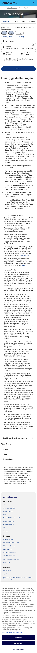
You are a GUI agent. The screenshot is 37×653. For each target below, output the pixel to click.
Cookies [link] (5, 574)
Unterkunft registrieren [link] (9, 508)
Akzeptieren (18, 637)
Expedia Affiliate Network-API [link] (11, 518)
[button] (18, 449)
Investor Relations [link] (8, 521)
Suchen (18, 69)
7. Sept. (26, 54)
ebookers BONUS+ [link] (8, 524)
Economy (21, 36)
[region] (18, 617)
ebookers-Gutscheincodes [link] (11, 559)
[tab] (7, 21)
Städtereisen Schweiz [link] (9, 552)
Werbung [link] (5, 531)
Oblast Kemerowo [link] (12, 8)
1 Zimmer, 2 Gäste (7, 36)
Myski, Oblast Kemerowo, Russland (19, 48)
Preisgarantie (24, 255)
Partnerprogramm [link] (8, 511)
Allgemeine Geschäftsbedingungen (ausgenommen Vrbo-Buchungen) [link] (17, 578)
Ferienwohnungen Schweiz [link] (11, 542)
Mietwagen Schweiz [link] (9, 546)
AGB (23, 265)
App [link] (4, 527)
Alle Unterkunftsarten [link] (9, 556)
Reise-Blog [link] (6, 562)
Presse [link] (5, 514)
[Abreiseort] (18, 41)
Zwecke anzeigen (18, 649)
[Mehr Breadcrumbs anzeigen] (3, 8)
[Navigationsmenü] (33, 2)
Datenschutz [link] (7, 570)
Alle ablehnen (18, 643)
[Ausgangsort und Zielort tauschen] (33, 44)
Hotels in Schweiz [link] (8, 539)
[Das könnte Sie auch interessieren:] (18, 438)
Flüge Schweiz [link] (7, 549)
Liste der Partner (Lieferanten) (12, 632)
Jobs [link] (4, 505)
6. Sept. (9, 54)
